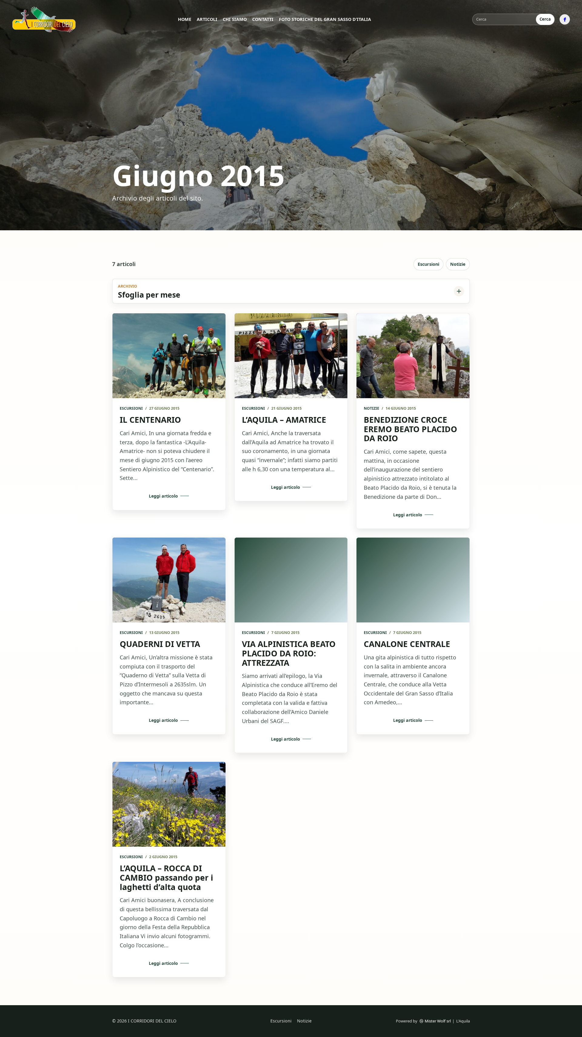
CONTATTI (262, 19)
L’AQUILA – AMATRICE (284, 419)
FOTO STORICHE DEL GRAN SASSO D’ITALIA (325, 19)
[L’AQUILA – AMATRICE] (291, 355)
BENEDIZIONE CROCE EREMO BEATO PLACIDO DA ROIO (410, 429)
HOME (184, 19)
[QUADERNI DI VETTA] (169, 580)
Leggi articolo (163, 496)
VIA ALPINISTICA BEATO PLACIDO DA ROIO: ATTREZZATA (289, 653)
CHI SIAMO (235, 19)
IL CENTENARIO (150, 419)
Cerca (545, 19)
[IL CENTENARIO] (169, 355)
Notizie (458, 264)
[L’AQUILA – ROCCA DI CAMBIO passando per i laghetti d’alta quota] (169, 804)
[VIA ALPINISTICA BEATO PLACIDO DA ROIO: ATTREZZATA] (291, 580)
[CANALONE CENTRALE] (413, 580)
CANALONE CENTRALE (407, 644)
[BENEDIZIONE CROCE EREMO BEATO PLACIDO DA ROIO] (413, 355)
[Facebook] (565, 19)
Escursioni (428, 264)
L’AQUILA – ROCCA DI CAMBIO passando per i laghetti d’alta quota (166, 877)
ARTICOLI (207, 19)
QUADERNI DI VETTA (160, 644)
